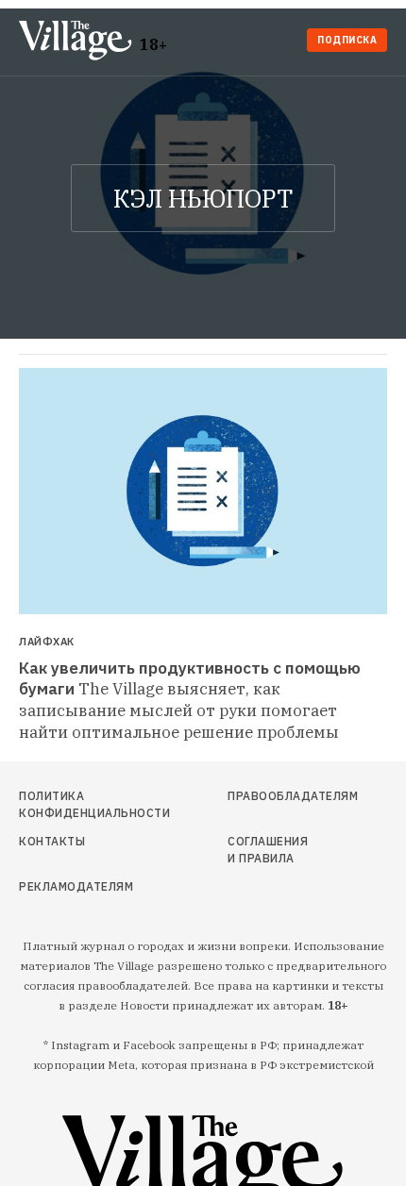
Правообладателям (272, 796)
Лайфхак (47, 642)
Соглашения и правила (268, 849)
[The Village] (79, 42)
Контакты (52, 841)
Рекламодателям (76, 886)
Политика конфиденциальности (76, 804)
